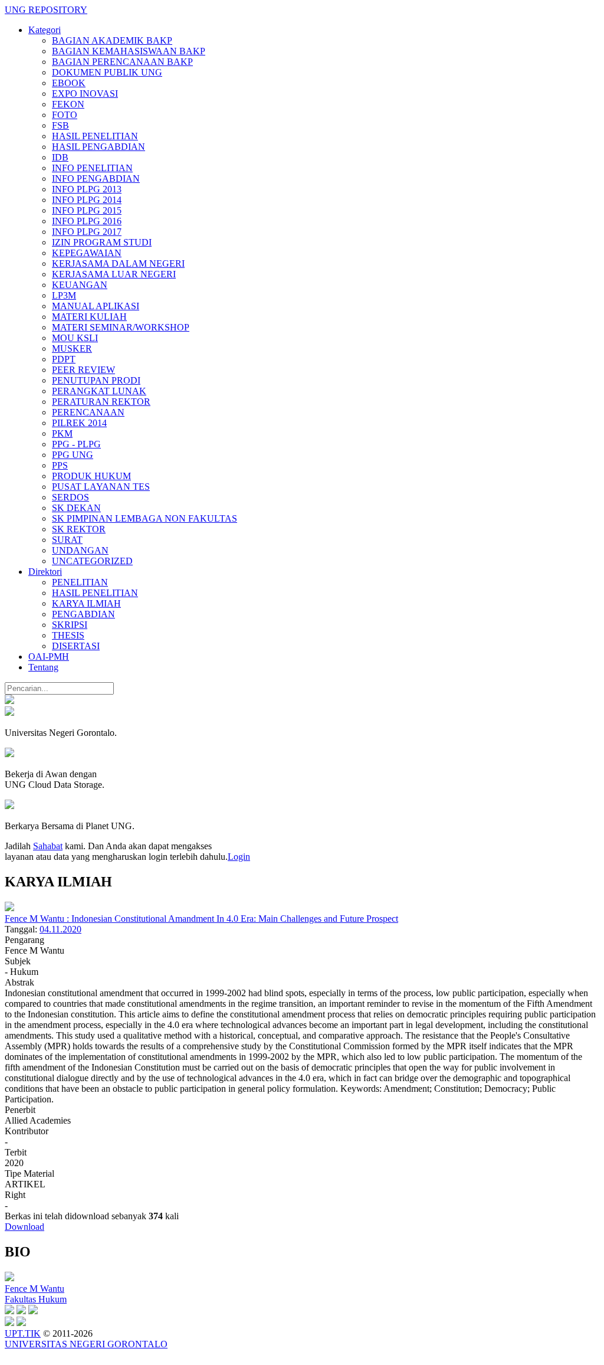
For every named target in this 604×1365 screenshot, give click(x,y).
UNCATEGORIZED (92, 561)
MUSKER (72, 348)
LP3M (64, 295)
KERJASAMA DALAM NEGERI (118, 263)
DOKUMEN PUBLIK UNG (107, 72)
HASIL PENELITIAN (95, 136)
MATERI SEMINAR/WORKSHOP (120, 327)
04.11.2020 (60, 929)
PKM (62, 433)
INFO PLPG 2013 (87, 189)
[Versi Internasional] (9, 701)
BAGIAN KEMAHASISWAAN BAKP (128, 51)
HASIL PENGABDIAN (98, 147)
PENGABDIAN (83, 614)
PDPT (64, 359)
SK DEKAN (76, 508)
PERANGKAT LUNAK (99, 391)
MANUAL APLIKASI (95, 306)
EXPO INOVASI (85, 94)
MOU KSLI (75, 338)
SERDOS (70, 497)
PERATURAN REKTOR (101, 402)
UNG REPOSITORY (46, 10)
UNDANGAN (80, 550)
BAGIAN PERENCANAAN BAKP (122, 62)
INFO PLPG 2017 (87, 232)
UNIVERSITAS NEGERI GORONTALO (86, 1344)
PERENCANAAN (88, 412)
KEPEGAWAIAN (87, 253)
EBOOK (69, 83)
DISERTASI (76, 646)
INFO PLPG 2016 (87, 221)
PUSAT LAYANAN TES (101, 487)
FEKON (68, 104)
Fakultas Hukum (36, 1299)
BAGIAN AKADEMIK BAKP (112, 40)
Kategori (44, 30)
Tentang (43, 667)
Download (24, 1227)
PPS (60, 465)
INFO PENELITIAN (92, 168)
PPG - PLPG (76, 444)
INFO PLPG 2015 (87, 210)
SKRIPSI (69, 625)
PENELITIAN (80, 582)
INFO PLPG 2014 (87, 200)
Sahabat (48, 846)
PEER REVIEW (83, 370)
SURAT (67, 540)
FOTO (64, 115)
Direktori (45, 572)
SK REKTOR (79, 529)
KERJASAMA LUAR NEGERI (114, 274)
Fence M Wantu (34, 1289)
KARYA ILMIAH (86, 603)
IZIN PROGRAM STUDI (102, 242)
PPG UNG (72, 455)
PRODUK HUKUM (91, 476)
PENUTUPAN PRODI (96, 380)
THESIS (68, 635)
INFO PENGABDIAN (96, 179)
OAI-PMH (48, 657)
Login (239, 857)
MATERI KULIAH (89, 317)
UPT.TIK (23, 1333)
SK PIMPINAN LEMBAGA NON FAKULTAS (144, 518)
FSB (60, 125)
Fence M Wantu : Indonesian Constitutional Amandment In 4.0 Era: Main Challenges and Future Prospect (201, 919)
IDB (60, 157)
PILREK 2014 (79, 423)
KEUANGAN (79, 285)
